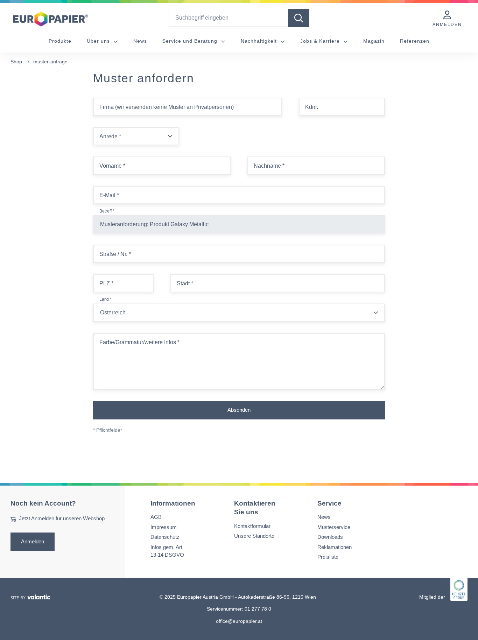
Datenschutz (165, 537)
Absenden (239, 410)
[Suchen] (298, 18)
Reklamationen (334, 547)
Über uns (99, 41)
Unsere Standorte (254, 536)
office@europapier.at (239, 621)
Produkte (60, 41)
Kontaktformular (252, 526)
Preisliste (327, 557)
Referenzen (414, 41)
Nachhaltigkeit (260, 41)
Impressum (163, 527)
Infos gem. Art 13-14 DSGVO (167, 551)
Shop (16, 61)
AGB (156, 517)
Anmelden (32, 541)
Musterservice (333, 527)
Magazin (374, 41)
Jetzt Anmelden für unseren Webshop (62, 518)
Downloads (330, 537)
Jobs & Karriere (321, 41)
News (140, 41)
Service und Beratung (190, 41)
